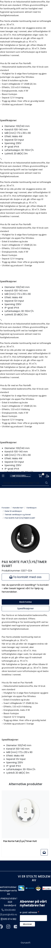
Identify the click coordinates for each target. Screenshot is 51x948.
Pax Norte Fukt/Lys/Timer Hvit (20, 841)
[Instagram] (8, 926)
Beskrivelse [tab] (25, 602)
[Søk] (46, 483)
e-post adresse (29, 912)
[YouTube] (16, 926)
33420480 (10, 910)
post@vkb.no (10, 914)
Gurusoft (25, 942)
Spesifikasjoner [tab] (25, 608)
